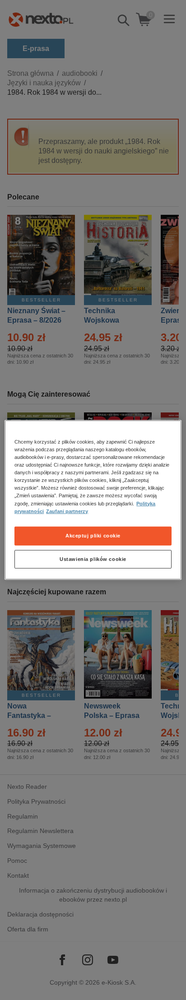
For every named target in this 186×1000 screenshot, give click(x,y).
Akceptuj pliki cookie (93, 535)
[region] (93, 500)
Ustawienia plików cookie (93, 558)
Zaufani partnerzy (67, 511)
